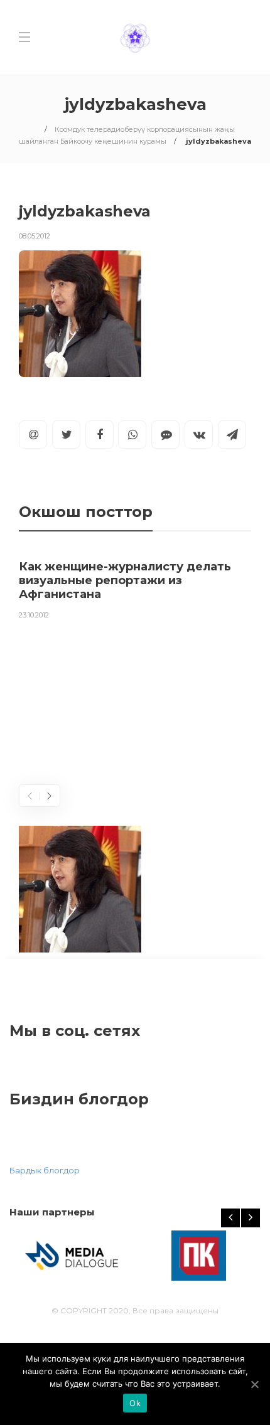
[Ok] (254, 1384)
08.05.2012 (34, 236)
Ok (135, 1403)
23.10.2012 (34, 615)
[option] (135, 587)
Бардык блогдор (44, 1170)
